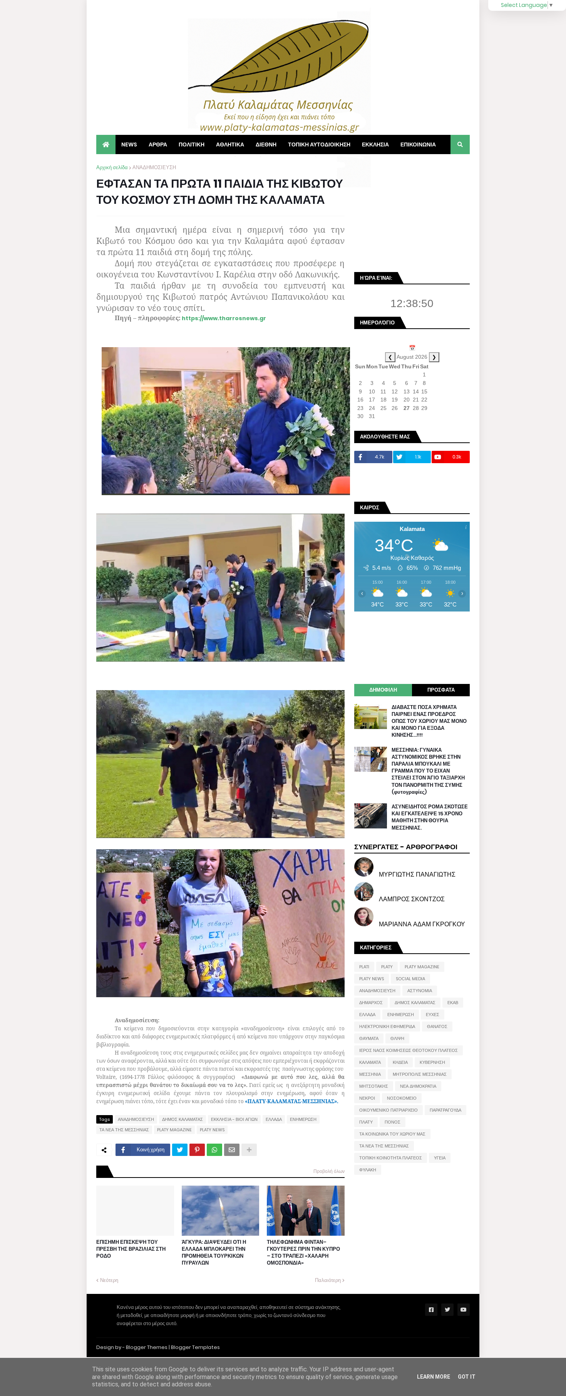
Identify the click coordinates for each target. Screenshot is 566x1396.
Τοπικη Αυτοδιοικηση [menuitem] (319, 144)
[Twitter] (180, 1150)
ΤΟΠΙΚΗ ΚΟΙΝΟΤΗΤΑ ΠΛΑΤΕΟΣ (390, 1158)
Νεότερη (109, 1280)
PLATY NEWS (212, 1130)
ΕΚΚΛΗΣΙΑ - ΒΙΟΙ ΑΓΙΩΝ (234, 1119)
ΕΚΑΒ (452, 1003)
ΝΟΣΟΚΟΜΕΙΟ (402, 1098)
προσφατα (441, 690)
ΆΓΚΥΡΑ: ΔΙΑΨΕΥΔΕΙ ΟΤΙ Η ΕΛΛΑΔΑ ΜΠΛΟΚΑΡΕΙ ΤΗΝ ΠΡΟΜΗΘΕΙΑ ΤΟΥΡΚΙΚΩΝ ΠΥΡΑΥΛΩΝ (214, 1253)
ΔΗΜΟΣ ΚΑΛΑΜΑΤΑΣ (182, 1119)
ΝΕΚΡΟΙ (367, 1098)
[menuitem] (106, 144)
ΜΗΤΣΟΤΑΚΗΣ (373, 1086)
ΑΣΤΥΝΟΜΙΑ (419, 991)
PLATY (387, 967)
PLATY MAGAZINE (174, 1130)
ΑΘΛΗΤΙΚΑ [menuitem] (230, 144)
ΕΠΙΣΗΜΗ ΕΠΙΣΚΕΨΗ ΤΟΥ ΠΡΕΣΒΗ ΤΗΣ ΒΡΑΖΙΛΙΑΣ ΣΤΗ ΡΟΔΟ (131, 1249)
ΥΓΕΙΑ (439, 1158)
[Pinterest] (197, 1150)
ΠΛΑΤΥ (366, 1122)
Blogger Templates (195, 1347)
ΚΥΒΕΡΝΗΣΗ (432, 1062)
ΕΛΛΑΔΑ (274, 1119)
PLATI (364, 967)
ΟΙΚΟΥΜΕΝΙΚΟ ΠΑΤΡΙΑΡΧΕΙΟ (388, 1110)
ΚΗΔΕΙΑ (400, 1062)
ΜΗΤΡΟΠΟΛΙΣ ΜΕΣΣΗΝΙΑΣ (420, 1074)
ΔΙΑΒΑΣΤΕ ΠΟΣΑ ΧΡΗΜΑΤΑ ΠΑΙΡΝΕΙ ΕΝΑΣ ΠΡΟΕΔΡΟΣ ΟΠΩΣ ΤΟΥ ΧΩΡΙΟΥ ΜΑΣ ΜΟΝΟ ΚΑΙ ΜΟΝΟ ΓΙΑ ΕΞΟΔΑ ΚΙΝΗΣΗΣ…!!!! (429, 721)
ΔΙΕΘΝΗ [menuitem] (266, 144)
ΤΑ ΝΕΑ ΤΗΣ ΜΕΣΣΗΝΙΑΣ (124, 1130)
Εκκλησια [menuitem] (375, 144)
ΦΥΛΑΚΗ (367, 1170)
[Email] (231, 1150)
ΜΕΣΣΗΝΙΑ (370, 1074)
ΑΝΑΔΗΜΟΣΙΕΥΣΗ (154, 167)
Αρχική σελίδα (112, 167)
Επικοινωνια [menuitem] (418, 144)
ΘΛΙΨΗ (397, 1038)
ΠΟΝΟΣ (392, 1122)
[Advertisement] (412, 212)
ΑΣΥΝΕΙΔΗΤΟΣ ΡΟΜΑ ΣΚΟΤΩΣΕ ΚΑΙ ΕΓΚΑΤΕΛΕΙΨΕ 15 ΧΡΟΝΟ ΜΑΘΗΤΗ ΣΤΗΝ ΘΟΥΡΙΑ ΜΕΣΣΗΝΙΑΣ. (430, 817)
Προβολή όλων (329, 1171)
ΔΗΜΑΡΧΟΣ (371, 1003)
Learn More (433, 1377)
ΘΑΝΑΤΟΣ (437, 1026)
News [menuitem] (129, 144)
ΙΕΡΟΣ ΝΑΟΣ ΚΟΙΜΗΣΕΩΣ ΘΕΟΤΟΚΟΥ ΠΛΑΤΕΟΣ (408, 1050)
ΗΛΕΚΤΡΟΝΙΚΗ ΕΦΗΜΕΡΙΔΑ (387, 1026)
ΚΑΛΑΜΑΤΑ (370, 1062)
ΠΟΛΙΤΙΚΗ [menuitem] (191, 144)
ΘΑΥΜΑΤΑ (368, 1038)
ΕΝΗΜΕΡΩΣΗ (303, 1119)
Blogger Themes (146, 1347)
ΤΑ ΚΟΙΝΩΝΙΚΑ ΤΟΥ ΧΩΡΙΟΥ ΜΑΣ (392, 1134)
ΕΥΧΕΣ (432, 1014)
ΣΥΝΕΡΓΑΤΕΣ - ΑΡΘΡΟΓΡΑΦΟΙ (405, 847)
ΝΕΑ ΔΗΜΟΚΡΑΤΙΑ (418, 1086)
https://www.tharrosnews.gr (224, 318)
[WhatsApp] (214, 1150)
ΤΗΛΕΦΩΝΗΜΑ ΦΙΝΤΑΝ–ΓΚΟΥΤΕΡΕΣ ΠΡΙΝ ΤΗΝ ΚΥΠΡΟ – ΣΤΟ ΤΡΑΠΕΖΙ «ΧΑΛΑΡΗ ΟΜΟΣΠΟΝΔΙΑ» (303, 1253)
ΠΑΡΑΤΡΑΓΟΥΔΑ (445, 1110)
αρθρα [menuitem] (158, 144)
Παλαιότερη (328, 1280)
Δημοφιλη (383, 690)
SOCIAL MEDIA (410, 979)
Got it (467, 1377)
